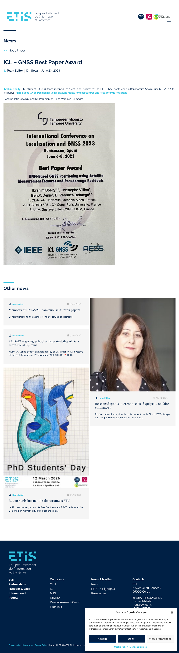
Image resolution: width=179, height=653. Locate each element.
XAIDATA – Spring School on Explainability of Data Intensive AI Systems (44, 343)
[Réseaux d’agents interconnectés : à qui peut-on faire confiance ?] (133, 344)
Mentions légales (138, 646)
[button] (172, 612)
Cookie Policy (121, 646)
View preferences (160, 638)
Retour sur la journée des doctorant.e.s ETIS (39, 500)
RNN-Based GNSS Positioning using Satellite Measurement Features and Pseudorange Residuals (71, 92)
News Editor (18, 304)
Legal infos (28, 645)
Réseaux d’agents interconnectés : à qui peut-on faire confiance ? (132, 406)
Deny (131, 638)
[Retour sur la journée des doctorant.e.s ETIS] (46, 428)
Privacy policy (15, 645)
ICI (28, 70)
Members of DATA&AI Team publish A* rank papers (44, 310)
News (34, 70)
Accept (102, 638)
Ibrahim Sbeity (11, 88)
